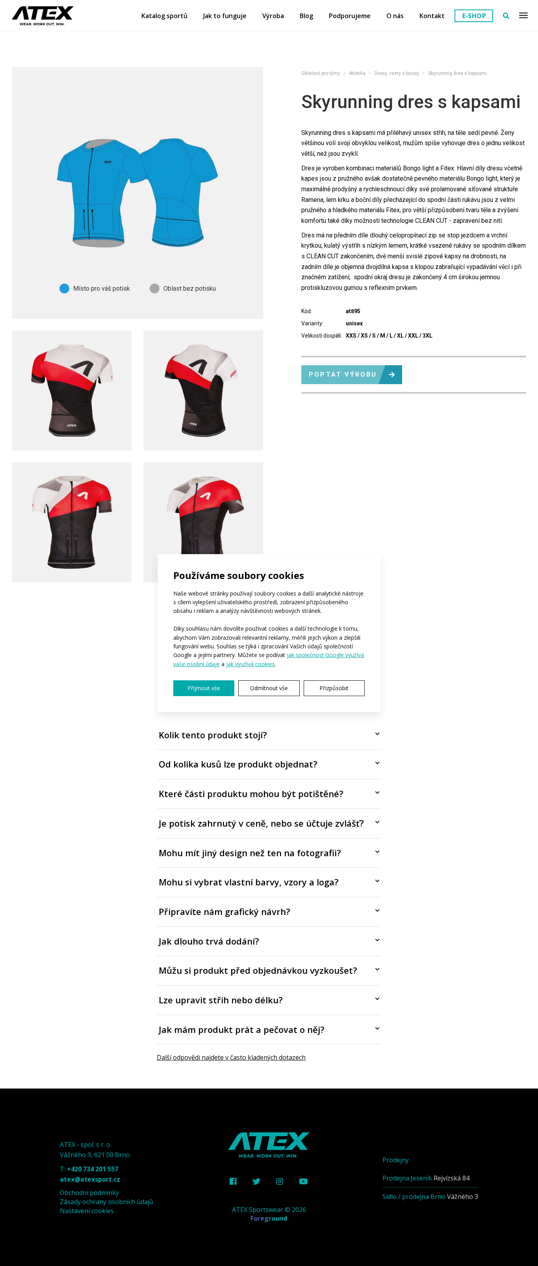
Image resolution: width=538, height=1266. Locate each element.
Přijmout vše (203, 688)
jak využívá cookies (250, 664)
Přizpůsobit (334, 688)
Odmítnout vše (269, 688)
